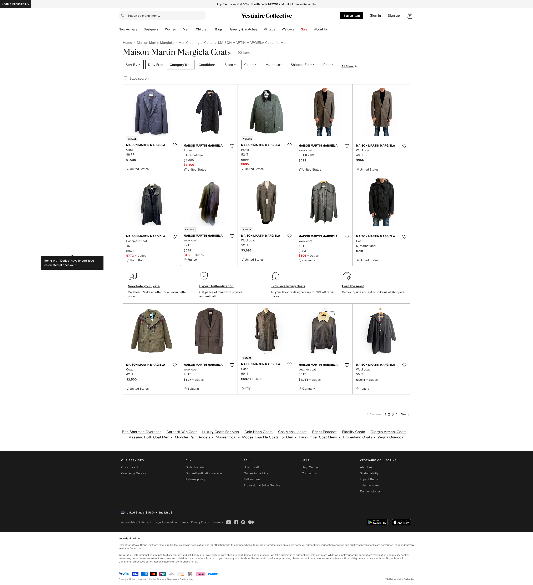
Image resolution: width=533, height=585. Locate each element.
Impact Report (370, 479)
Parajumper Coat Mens (318, 437)
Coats (208, 42)
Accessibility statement (136, 522)
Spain (183, 579)
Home (127, 42)
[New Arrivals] (140, 29)
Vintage (269, 29)
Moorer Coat (226, 437)
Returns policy (195, 479)
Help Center (310, 467)
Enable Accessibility (15, 4)
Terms (184, 522)
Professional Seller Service (262, 485)
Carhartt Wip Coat (181, 431)
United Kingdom (138, 579)
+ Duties (140, 255)
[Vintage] (278, 29)
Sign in (375, 15)
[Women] (179, 29)
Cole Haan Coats (258, 431)
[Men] (192, 29)
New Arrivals (128, 29)
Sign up (394, 15)
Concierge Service (133, 473)
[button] (410, 16)
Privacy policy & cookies (207, 522)
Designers (151, 29)
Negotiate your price (144, 286)
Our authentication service (204, 473)
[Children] (211, 29)
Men (186, 29)
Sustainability (369, 473)
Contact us (309, 473)
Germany (172, 579)
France (122, 579)
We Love (288, 29)
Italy (191, 579)
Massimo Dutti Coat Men (148, 437)
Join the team (369, 485)
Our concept (129, 467)
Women (170, 29)
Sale (304, 29)
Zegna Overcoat (391, 437)
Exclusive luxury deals (288, 286)
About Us (321, 29)
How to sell (251, 467)
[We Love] (297, 29)
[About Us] (331, 29)
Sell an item (352, 15)
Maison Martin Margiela (155, 42)
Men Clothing (188, 42)
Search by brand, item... (143, 15)
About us (366, 467)
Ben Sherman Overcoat (141, 431)
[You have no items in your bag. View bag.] (410, 16)
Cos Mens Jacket (292, 431)
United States (156, 579)
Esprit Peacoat (324, 431)
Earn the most (353, 286)
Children (202, 29)
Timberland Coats (357, 437)
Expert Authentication (216, 286)
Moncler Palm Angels (192, 437)
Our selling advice (256, 473)
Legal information (165, 522)
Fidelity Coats (353, 431)
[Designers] (161, 29)
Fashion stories (370, 491)
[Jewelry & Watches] (260, 29)
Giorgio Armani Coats (388, 431)
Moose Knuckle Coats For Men (267, 437)
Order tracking (195, 467)
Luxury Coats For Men (220, 431)
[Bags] (225, 29)
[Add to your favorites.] (174, 145)
